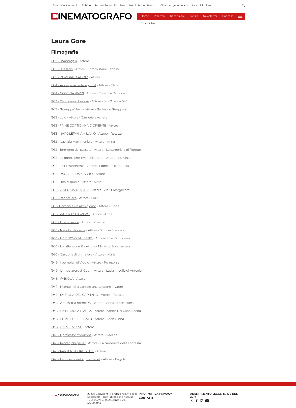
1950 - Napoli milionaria (68, 230)
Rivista (193, 16)
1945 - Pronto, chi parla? (68, 343)
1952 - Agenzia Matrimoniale (71, 141)
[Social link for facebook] (196, 400)
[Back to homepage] (67, 394)
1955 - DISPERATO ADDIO (69, 77)
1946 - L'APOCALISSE (66, 327)
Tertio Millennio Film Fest (110, 5)
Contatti (146, 397)
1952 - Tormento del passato (71, 150)
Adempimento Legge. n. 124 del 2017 (214, 395)
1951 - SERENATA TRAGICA (70, 190)
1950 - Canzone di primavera (72, 254)
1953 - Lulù (58, 117)
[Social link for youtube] (207, 400)
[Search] (243, 6)
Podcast (227, 16)
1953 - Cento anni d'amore (70, 101)
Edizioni (86, 5)
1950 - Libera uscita (65, 222)
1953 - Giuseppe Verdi (66, 109)
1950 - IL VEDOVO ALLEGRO (72, 238)
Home (145, 16)
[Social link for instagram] (201, 400)
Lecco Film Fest (201, 5)
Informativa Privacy (155, 393)
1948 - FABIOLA (62, 278)
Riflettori (159, 16)
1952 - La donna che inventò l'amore (77, 158)
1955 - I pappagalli (64, 61)
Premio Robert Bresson (142, 5)
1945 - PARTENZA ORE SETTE (72, 351)
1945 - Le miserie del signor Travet (75, 359)
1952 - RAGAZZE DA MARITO (72, 174)
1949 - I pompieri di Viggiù (70, 262)
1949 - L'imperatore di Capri (71, 270)
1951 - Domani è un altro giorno (73, 206)
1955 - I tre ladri (62, 69)
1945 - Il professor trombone (71, 335)
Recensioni (177, 16)
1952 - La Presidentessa (68, 166)
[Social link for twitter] (191, 400)
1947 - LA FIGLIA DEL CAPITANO (74, 295)
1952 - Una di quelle (65, 182)
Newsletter (210, 16)
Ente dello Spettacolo (66, 5)
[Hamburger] (240, 16)
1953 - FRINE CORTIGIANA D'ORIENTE (78, 125)
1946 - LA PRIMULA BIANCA (71, 311)
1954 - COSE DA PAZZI (67, 93)
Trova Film (148, 23)
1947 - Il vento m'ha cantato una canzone (81, 287)
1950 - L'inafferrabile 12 (67, 246)
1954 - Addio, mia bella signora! (73, 85)
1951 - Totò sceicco (64, 198)
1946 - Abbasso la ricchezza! (71, 303)
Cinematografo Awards (174, 5)
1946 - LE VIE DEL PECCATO (71, 319)
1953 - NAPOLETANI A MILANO (73, 133)
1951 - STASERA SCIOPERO (70, 214)
